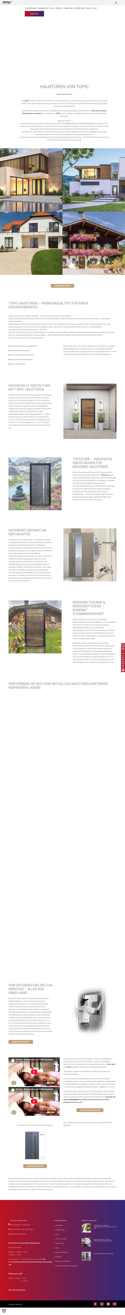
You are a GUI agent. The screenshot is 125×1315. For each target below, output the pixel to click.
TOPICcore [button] (105, 475)
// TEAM (56, 1234)
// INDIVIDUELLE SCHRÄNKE (62, 1261)
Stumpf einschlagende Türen (103, 1253)
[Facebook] (123, 666)
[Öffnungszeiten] (123, 645)
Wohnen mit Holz (46, 8)
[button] (4, 1311)
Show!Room (31, 8)
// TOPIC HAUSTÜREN (60, 1239)
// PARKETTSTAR (59, 1243)
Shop (94, 8)
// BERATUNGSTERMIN (60, 1252)
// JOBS (56, 1248)
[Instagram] (123, 662)
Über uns (68, 8)
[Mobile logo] (10, 1313)
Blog (88, 8)
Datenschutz (19, 1304)
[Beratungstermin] (123, 649)
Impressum (12, 1304)
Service (59, 8)
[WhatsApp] (123, 657)
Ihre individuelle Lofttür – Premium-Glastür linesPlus (103, 1240)
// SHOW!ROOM (58, 1225)
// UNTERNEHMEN (59, 1230)
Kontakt (34, 14)
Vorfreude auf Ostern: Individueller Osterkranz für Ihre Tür (105, 1227)
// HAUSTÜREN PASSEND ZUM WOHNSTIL (66, 1266)
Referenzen (79, 8)
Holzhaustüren (70, 123)
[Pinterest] (123, 670)
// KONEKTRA (58, 1257)
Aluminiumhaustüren (86, 123)
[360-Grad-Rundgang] (123, 653)
